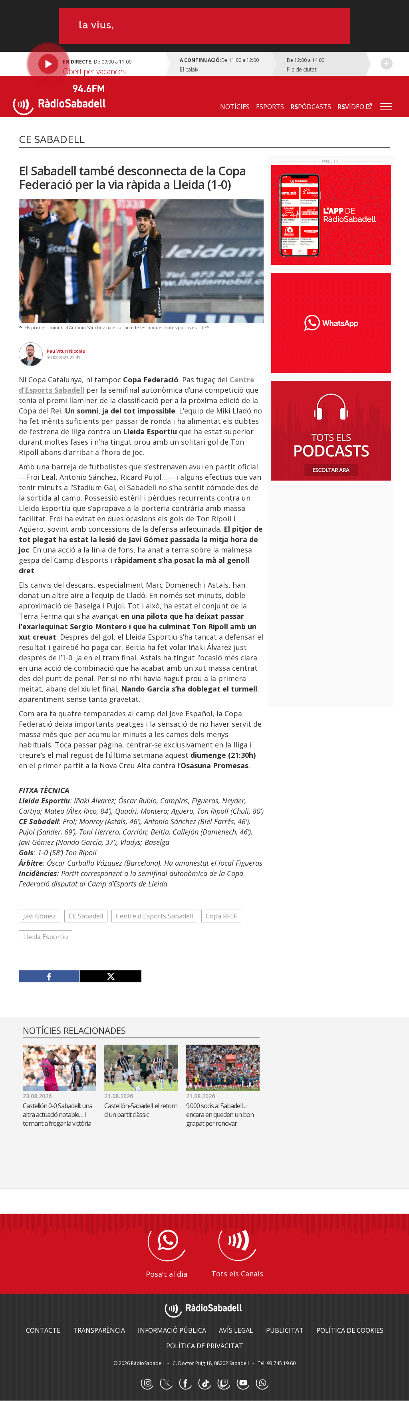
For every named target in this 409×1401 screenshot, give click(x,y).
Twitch (223, 1383)
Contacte (43, 1330)
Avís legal (236, 1330)
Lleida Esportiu (45, 936)
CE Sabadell (86, 916)
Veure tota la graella (387, 64)
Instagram (147, 1383)
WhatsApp (262, 1383)
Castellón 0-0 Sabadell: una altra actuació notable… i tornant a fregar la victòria (57, 1114)
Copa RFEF (221, 916)
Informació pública (172, 1330)
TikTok (204, 1383)
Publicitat (285, 1330)
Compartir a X (110, 976)
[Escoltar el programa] (90, 64)
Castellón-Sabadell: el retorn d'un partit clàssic (140, 1110)
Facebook (185, 1383)
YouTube (243, 1383)
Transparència (99, 1330)
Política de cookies (349, 1330)
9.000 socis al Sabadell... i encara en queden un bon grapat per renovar (220, 1114)
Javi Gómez (39, 916)
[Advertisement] (331, 538)
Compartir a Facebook (49, 976)
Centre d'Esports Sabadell (154, 916)
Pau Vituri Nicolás (66, 351)
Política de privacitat (204, 1345)
